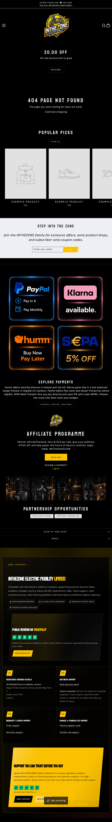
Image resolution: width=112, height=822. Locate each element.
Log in (56, 468)
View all (56, 142)
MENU (55, 538)
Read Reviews (43, 799)
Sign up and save (55, 531)
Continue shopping (56, 111)
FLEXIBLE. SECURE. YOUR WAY (56, 404)
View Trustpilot (22, 653)
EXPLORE (56, 70)
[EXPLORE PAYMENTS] (56, 323)
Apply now (56, 457)
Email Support (23, 799)
